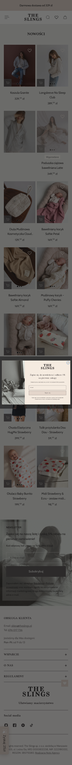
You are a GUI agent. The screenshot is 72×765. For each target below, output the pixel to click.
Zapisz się (47, 393)
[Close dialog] (68, 362)
